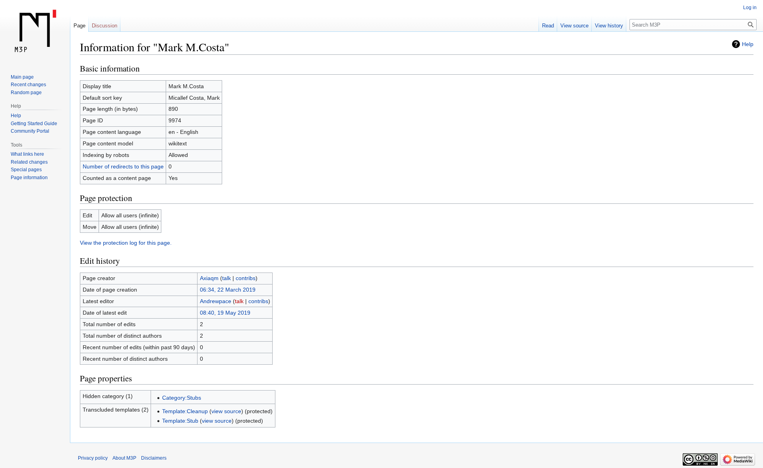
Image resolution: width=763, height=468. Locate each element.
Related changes (29, 162)
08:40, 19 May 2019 (225, 312)
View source (574, 26)
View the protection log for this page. (126, 243)
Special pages (26, 169)
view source (226, 411)
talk (226, 278)
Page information (29, 177)
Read (548, 26)
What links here (27, 154)
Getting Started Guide (34, 123)
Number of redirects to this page (123, 166)
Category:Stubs (181, 398)
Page (79, 26)
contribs (246, 278)
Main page (22, 77)
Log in (750, 7)
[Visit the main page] (35, 32)
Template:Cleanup (185, 411)
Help (747, 44)
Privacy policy (93, 458)
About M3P (124, 458)
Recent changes (28, 84)
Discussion (104, 26)
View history (609, 26)
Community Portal (30, 131)
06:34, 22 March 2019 (228, 289)
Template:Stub (180, 421)
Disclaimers (154, 458)
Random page (26, 92)
